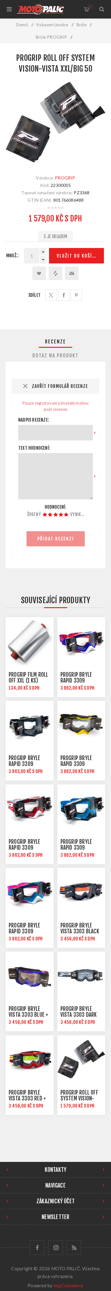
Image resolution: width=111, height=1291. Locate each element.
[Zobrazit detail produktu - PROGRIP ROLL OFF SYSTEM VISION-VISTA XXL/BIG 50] (81, 1059)
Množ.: (12, 256)
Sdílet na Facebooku (63, 295)
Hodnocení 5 (66, 514)
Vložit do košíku (77, 256)
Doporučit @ (72, 273)
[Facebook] (37, 1247)
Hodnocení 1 (44, 514)
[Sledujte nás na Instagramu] (55, 1247)
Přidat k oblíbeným (39, 273)
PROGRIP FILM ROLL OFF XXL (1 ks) (28, 677)
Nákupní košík (90, 6)
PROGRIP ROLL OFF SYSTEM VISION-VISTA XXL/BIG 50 (79, 1098)
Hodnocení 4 (61, 514)
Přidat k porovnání (55, 273)
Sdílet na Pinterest (76, 295)
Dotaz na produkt (55, 355)
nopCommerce (69, 1285)
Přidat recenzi (55, 539)
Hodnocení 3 (55, 514)
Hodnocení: (56, 507)
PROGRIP (65, 177)
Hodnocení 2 (50, 514)
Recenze (55, 342)
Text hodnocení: (34, 448)
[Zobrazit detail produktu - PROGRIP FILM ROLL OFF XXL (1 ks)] (30, 641)
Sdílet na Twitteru (51, 295)
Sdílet (34, 295)
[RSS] (74, 1247)
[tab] (55, 341)
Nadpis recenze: (33, 420)
